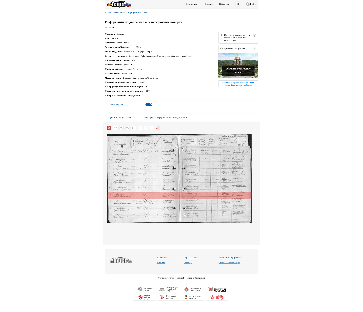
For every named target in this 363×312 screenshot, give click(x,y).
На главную (191, 4)
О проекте (162, 257)
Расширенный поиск (114, 12)
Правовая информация (229, 263)
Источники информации (230, 257)
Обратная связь (191, 257)
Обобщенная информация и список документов (166, 117)
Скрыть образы (116, 105)
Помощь (188, 263)
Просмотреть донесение (120, 117)
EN (238, 4)
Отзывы (161, 263)
